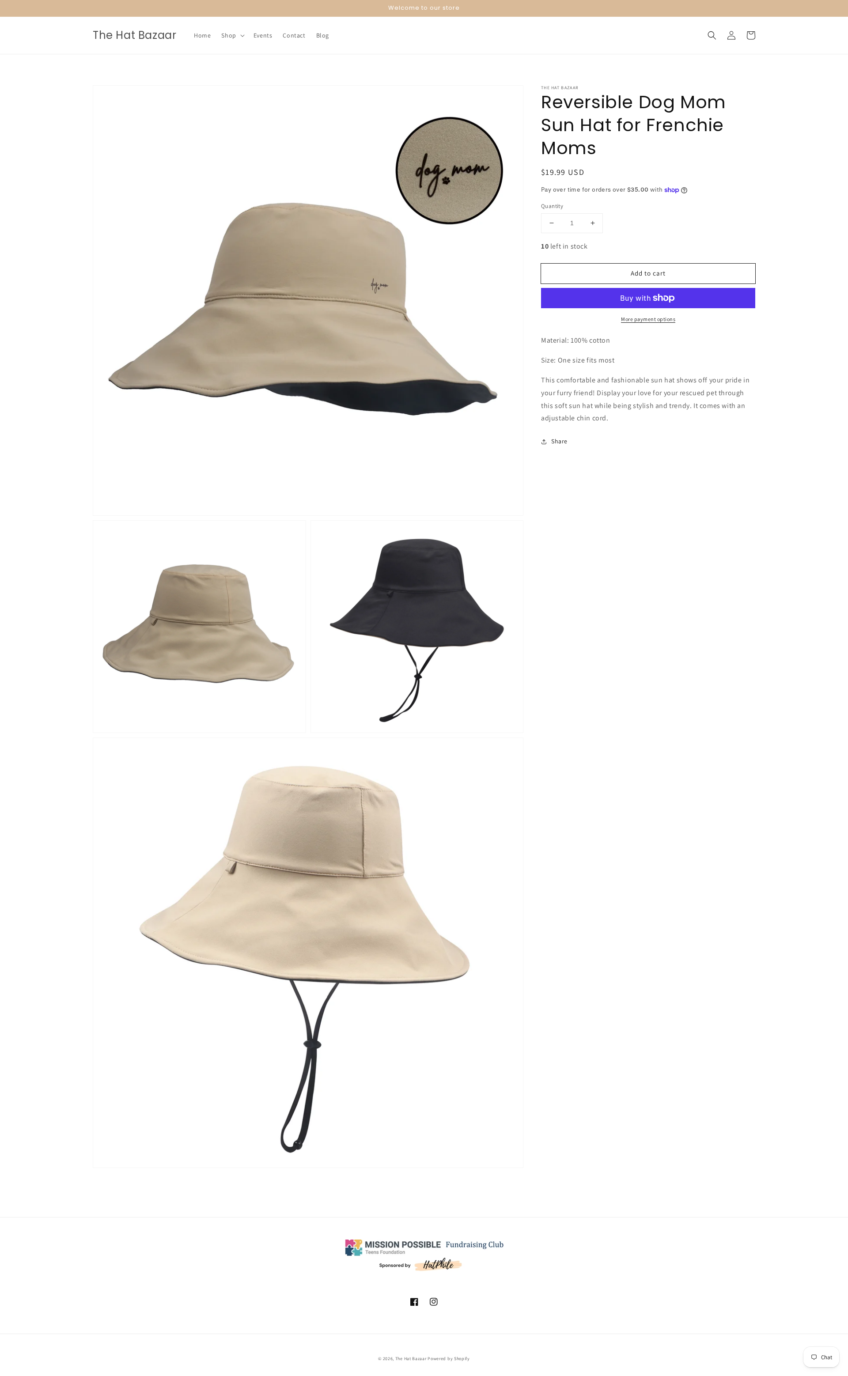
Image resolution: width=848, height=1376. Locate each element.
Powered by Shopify (449, 1358)
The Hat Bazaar (411, 1358)
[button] (232, 35)
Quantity (552, 206)
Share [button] (559, 441)
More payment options (648, 319)
